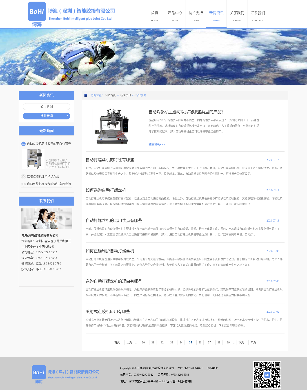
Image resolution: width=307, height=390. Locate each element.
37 (209, 342)
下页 (241, 342)
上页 (129, 342)
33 (171, 342)
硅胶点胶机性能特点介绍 (43, 176)
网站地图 (212, 368)
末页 (253, 342)
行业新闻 (141, 95)
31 (152, 342)
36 (200, 342)
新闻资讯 (125, 95)
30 (143, 342)
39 (228, 342)
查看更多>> (157, 144)
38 (219, 342)
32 (162, 342)
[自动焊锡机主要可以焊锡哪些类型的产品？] (111, 108)
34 (181, 342)
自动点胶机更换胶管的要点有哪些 (49, 143)
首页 (117, 342)
